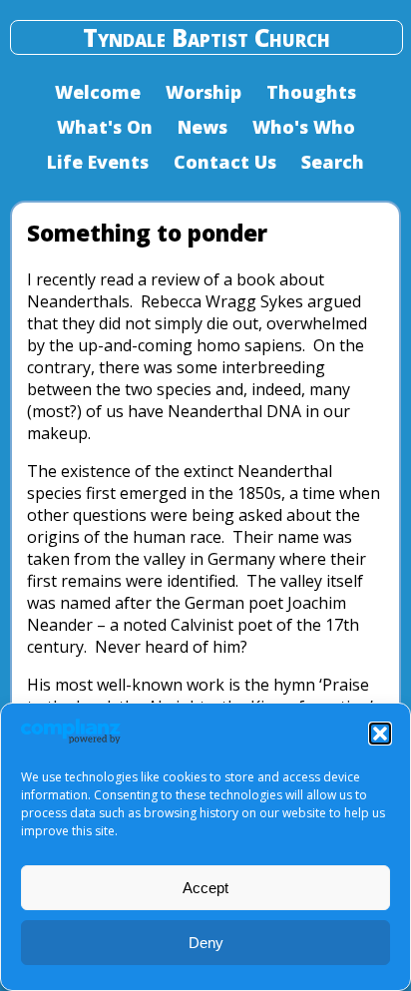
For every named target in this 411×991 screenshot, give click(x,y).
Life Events (98, 162)
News (202, 127)
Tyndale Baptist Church (206, 37)
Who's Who (303, 127)
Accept (205, 887)
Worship (203, 92)
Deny (206, 942)
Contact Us (225, 162)
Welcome (98, 92)
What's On (105, 127)
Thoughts (311, 92)
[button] (380, 733)
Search (332, 162)
